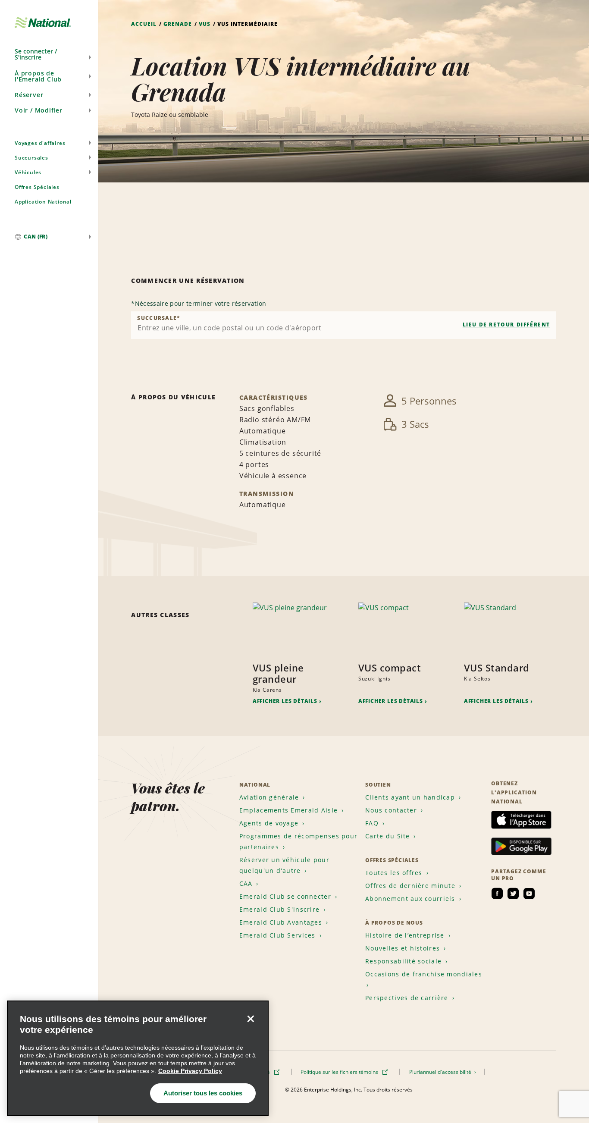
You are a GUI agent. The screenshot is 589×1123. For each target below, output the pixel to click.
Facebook (497, 894)
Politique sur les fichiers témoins (340, 1072)
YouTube (529, 894)
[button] (49, 54)
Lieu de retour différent (506, 324)
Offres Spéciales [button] (37, 187)
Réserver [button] (29, 95)
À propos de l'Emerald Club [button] (38, 76)
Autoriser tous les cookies (202, 1093)
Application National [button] (43, 201)
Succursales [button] (31, 157)
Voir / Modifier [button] (39, 110)
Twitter (513, 894)
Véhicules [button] (28, 172)
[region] (138, 1058)
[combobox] (343, 325)
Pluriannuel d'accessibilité (441, 1072)
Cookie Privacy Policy (190, 1070)
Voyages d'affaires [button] (40, 143)
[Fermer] (250, 1018)
